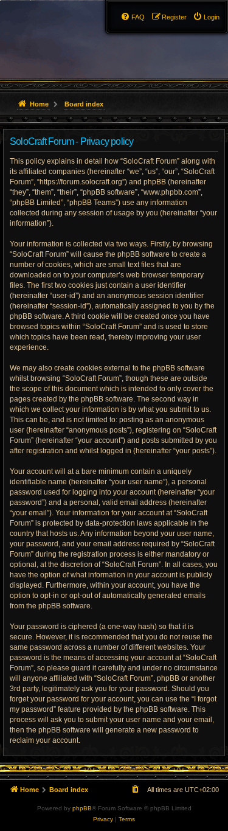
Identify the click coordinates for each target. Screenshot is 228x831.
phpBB (82, 808)
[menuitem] (206, 17)
